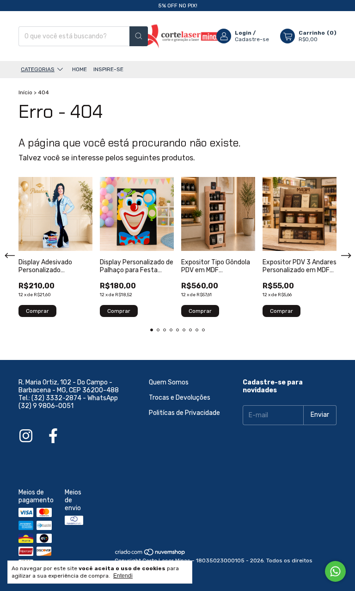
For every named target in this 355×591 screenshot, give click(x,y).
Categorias (38, 69)
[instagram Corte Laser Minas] (25, 436)
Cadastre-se (252, 39)
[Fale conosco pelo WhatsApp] (335, 571)
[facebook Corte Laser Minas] (53, 436)
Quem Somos (169, 382)
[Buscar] (138, 36)
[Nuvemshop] (150, 554)
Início (25, 92)
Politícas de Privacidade (184, 413)
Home (79, 69)
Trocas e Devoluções (179, 398)
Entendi (123, 576)
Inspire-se (108, 69)
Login (243, 33)
